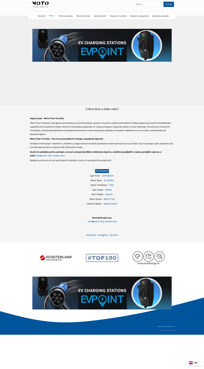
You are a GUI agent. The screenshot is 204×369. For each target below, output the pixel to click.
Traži (170, 4)
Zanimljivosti (100, 16)
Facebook (91, 235)
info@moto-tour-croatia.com (50, 155)
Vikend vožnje (83, 16)
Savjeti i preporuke (139, 16)
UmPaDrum (108, 175)
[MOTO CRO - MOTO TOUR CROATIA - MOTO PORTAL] (40, 4)
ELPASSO (109, 180)
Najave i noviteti (118, 16)
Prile (111, 185)
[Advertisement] (102, 83)
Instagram (103, 235)
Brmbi (109, 190)
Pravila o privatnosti (167, 330)
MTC (51, 16)
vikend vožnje (110, 203)
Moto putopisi (66, 16)
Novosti (42, 16)
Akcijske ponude (160, 16)
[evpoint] (102, 45)
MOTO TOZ (109, 199)
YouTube (113, 235)
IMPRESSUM (102, 171)
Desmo (109, 194)
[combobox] (149, 4)
